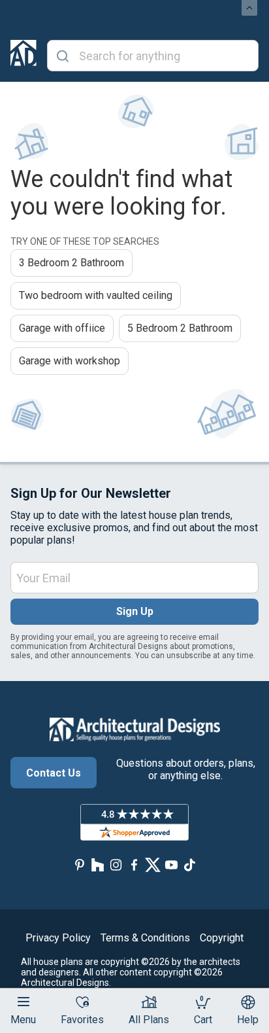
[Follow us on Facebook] (134, 864)
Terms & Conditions (145, 938)
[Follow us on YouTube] (171, 864)
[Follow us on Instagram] (116, 864)
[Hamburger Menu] (23, 1001)
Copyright (222, 938)
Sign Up (134, 611)
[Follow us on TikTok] (189, 864)
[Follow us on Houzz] (98, 864)
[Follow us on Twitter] (153, 864)
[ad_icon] (23, 55)
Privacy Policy (58, 938)
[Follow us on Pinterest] (79, 864)
